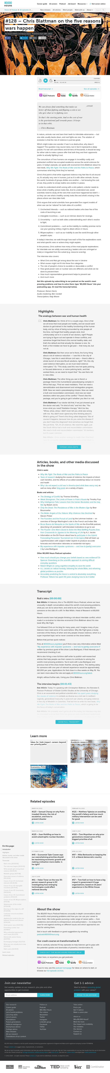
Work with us (79, 10)
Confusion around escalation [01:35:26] (13, 915)
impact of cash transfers (63, 717)
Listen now (39, 823)
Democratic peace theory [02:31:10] (12, 938)
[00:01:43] (66, 684)
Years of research (47, 477)
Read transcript (45, 89)
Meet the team (78, 1022)
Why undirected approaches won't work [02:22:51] (13, 933)
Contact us (77, 1031)
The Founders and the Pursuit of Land (56, 518)
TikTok (42, 1027)
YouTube (43, 1029)
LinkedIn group (45, 1022)
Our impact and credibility (83, 1024)
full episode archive (55, 970)
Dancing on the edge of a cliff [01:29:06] (14, 910)
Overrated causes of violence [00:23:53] (14, 877)
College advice (11, 1029)
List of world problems (14, 1012)
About (89, 10)
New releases (45, 10)
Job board (72, 4)
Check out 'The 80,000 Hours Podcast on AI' (61, 952)
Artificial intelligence (13, 1024)
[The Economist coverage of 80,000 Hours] (10, 1067)
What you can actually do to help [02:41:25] (15, 945)
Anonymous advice (13, 1027)
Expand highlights (69, 447)
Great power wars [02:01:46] (13, 925)
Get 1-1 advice (78, 1010)
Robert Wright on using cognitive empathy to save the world (65, 566)
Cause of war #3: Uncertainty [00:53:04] (14, 891)
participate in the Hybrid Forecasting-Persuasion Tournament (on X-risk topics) (68, 536)
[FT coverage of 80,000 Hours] (24, 1067)
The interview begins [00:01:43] (14, 866)
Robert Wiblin (13, 34)
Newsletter (44, 1015)
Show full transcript (68, 722)
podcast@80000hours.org (48, 934)
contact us (12, 1047)
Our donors (77, 1029)
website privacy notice (41, 1052)
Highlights (5, 852)
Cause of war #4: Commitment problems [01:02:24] (14, 896)
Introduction (6, 849)
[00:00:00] (55, 598)
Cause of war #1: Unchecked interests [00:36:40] (13, 882)
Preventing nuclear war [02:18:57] (11, 929)
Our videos (44, 1012)
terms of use (55, 1052)
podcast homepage (64, 968)
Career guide (42, 4)
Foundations (10, 1020)
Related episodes (8, 955)
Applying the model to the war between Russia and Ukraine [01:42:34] (14, 920)
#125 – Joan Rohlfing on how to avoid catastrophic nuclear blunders (48, 835)
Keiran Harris (26, 34)
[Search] (103, 10)
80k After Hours (45, 1010)
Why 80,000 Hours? (80, 1019)
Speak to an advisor (86, 995)
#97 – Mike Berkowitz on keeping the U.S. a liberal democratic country (89, 856)
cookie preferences (90, 1052)
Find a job (77, 1007)
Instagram (43, 1020)
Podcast (62, 4)
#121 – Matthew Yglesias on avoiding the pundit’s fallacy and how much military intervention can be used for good (89, 815)
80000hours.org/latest (53, 644)
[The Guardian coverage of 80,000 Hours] (40, 1067)
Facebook (43, 1024)
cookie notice (71, 1052)
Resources (82, 4)
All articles (57, 10)
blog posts (61, 488)
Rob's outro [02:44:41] (11, 949)
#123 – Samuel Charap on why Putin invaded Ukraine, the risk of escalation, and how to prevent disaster (48, 815)
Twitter (42, 1017)
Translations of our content (16, 1036)
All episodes (24, 10)
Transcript (5, 860)
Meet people (68, 10)
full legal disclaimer (28, 1052)
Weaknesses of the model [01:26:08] (12, 905)
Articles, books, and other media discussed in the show (13, 856)
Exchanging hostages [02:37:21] (14, 942)
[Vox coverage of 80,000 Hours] (78, 1067)
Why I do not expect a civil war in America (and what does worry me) (69, 485)
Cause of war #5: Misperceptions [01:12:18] (15, 901)
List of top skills (12, 1015)
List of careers (11, 1017)
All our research (12, 1034)
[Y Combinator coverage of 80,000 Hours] (95, 1067)
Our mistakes (78, 1027)
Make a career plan (80, 1012)
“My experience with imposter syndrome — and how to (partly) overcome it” (68, 647)
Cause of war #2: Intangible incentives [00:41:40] (13, 887)
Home (7, 10)
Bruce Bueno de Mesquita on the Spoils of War (60, 524)
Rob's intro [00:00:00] (11, 864)
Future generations (13, 1022)
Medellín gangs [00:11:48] (12, 874)
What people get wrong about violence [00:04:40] (14, 870)
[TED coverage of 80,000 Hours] (60, 1067)
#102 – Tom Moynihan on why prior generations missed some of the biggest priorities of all (88, 836)
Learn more (6, 952)
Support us (77, 1034)
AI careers (53, 4)
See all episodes (90, 89)
